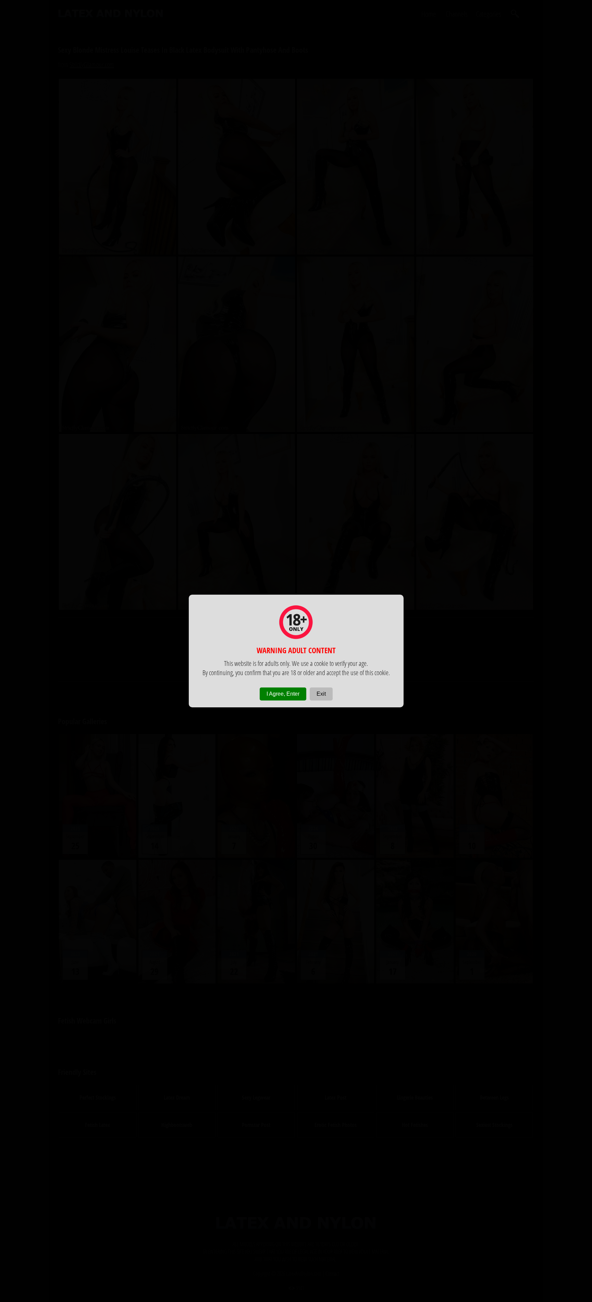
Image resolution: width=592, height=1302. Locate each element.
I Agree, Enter (283, 694)
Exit (321, 694)
